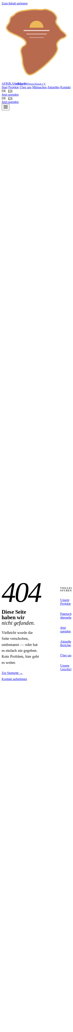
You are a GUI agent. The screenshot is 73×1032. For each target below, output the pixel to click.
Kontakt (65, 87)
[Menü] (6, 107)
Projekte (13, 87)
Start (5, 87)
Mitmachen (39, 87)
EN (10, 91)
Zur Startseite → (12, 673)
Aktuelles (53, 87)
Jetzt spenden (10, 94)
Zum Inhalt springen (15, 3)
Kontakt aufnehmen (14, 679)
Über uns (25, 87)
